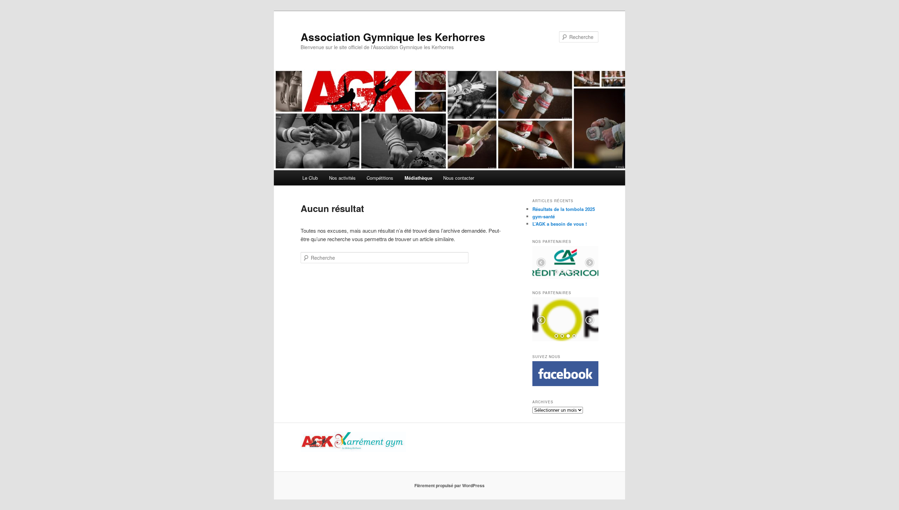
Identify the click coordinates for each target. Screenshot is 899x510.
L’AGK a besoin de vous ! (559, 223)
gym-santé (543, 216)
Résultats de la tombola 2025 (563, 209)
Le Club (310, 177)
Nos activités (342, 177)
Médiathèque (418, 177)
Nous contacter (458, 177)
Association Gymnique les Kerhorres (393, 36)
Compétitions (380, 177)
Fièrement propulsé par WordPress (449, 485)
